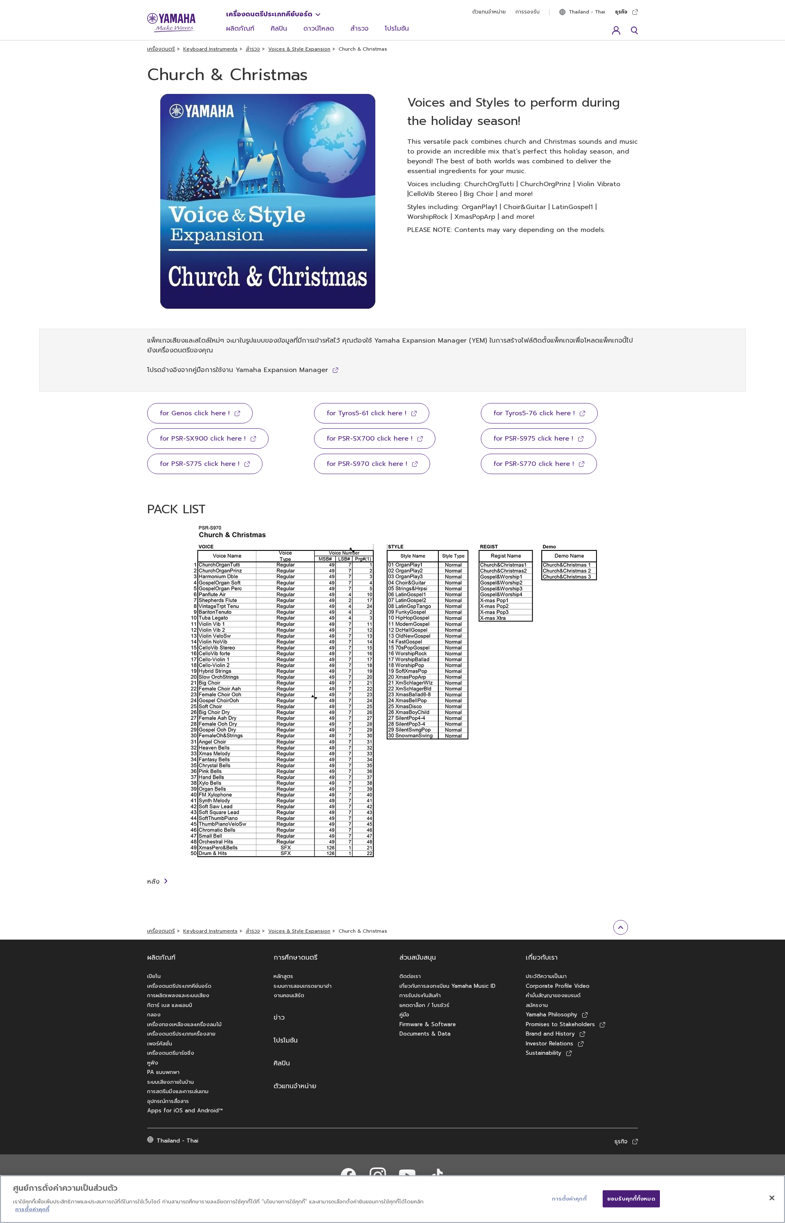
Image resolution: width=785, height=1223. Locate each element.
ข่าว (279, 1018)
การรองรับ (528, 12)
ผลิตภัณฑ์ (240, 28)
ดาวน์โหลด (318, 28)
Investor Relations (549, 1043)
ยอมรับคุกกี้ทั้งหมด (631, 1198)
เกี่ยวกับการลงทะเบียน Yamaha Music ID (447, 986)
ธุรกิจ (621, 12)
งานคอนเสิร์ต (289, 995)
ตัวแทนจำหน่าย (489, 12)
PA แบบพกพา (163, 1072)
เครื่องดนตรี (161, 49)
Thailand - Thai (587, 12)
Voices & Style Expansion (299, 49)
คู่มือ (404, 1014)
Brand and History (550, 1034)
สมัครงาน (537, 1005)
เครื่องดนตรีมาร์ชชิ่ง (170, 1053)
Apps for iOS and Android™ (185, 1110)
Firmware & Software (427, 1024)
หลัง (153, 882)
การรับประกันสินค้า (420, 995)
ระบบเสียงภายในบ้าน (170, 1082)
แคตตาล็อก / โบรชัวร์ (424, 1005)
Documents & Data (425, 1034)
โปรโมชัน (397, 28)
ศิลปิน (279, 28)
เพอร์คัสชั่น (159, 1043)
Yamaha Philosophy (551, 1014)
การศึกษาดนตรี (295, 957)
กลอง (154, 1014)
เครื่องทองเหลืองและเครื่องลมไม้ (184, 1024)
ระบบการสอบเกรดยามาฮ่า (303, 986)
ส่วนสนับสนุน (417, 957)
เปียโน (154, 976)
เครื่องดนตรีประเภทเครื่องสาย (181, 1034)
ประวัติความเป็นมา (546, 976)
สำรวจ (359, 28)
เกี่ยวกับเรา (542, 957)
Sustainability (543, 1053)
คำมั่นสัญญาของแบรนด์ (553, 995)
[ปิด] (772, 1198)
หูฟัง (152, 1063)
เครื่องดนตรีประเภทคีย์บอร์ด (269, 14)
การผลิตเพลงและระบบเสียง (178, 995)
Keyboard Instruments (210, 49)
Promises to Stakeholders (560, 1024)
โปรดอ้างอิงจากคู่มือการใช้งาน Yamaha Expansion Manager (237, 370)
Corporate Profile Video (558, 986)
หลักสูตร (283, 976)
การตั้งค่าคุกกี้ (32, 1209)
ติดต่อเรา (410, 976)
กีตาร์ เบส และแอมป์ (169, 1005)
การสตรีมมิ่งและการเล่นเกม (178, 1091)
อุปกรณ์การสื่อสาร (168, 1101)
